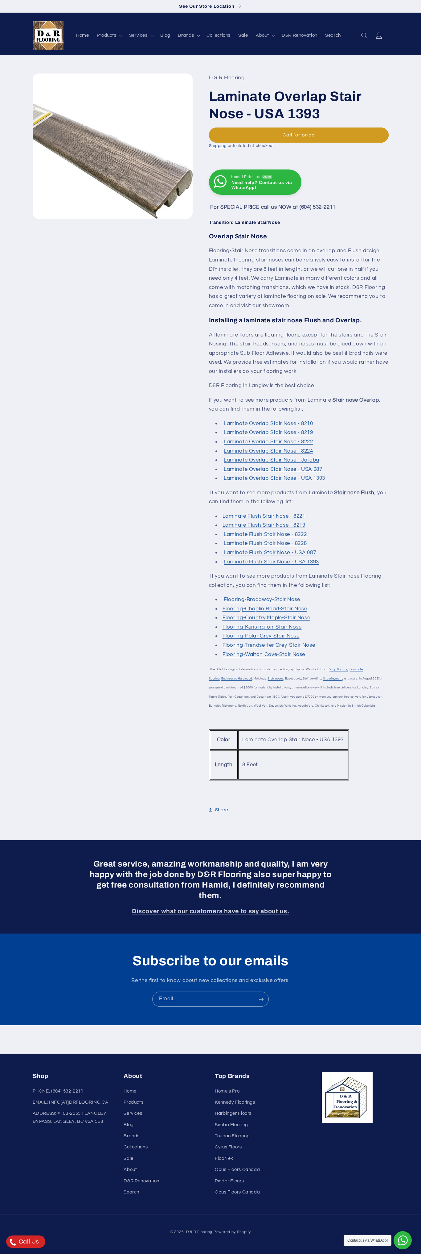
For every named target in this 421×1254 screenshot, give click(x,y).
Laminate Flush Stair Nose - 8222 (265, 534)
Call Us (28, 1242)
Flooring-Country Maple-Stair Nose (266, 617)
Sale (128, 1158)
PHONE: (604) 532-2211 (58, 1091)
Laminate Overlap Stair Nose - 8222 (268, 441)
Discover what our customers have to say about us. (210, 911)
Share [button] (221, 809)
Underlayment (333, 678)
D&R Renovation (141, 1181)
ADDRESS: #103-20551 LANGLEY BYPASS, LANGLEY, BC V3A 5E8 (70, 1117)
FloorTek (224, 1158)
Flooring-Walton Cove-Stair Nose (264, 654)
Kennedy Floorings (235, 1102)
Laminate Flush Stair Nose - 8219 (264, 525)
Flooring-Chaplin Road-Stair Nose (265, 608)
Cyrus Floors (228, 1147)
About (130, 1170)
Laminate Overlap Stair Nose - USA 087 (272, 469)
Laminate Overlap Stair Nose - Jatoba (271, 459)
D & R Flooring (199, 1232)
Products (133, 1102)
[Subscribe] (261, 999)
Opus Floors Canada (237, 1170)
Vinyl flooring (338, 669)
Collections (136, 1147)
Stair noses (276, 678)
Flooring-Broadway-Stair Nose (262, 599)
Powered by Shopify (232, 1232)
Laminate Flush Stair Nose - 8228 (265, 543)
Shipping (218, 146)
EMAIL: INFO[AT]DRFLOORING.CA (70, 1102)
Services (133, 1113)
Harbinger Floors (233, 1113)
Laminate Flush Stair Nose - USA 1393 (271, 561)
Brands (132, 1136)
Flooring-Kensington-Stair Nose (262, 626)
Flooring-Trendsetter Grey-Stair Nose (269, 645)
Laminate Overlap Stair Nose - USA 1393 (274, 478)
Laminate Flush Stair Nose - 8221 (264, 516)
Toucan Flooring (232, 1136)
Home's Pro (227, 1091)
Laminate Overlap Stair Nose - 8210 (268, 423)
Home (130, 1091)
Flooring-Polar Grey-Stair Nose (261, 636)
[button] (109, 35)
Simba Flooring (231, 1124)
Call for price (299, 134)
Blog (129, 1124)
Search (131, 1192)
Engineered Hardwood (236, 678)
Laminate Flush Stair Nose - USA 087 (269, 552)
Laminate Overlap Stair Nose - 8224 (268, 451)
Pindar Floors (229, 1181)
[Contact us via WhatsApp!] (403, 1240)
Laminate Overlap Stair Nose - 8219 (268, 432)
